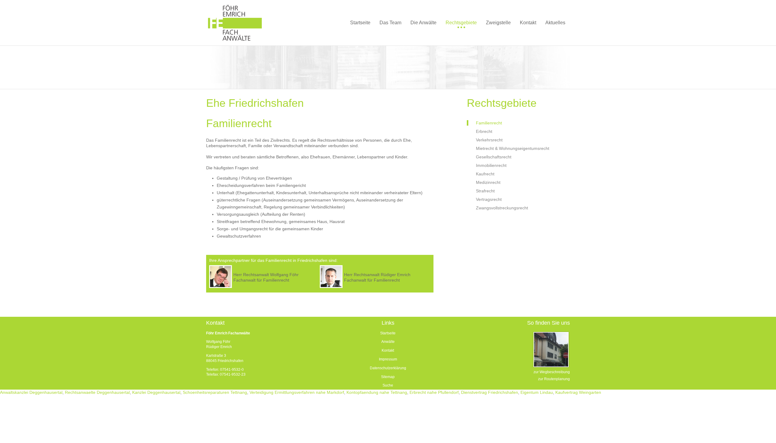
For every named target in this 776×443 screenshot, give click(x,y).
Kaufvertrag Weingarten (578, 392)
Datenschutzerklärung (388, 368)
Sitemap (388, 377)
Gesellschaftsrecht (493, 156)
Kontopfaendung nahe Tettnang (376, 392)
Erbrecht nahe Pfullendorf (434, 392)
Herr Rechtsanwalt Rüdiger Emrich (377, 274)
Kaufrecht (485, 173)
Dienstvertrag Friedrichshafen (489, 392)
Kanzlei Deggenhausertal (156, 392)
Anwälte (388, 342)
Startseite (388, 333)
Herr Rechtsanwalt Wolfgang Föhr (266, 274)
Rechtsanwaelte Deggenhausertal (97, 392)
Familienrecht (489, 122)
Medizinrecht (488, 182)
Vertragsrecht (489, 199)
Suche (388, 385)
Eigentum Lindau (536, 392)
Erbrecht (484, 131)
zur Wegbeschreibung (552, 372)
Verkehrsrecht (489, 139)
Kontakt (388, 350)
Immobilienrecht (491, 165)
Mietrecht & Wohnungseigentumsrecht (512, 148)
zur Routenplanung (554, 379)
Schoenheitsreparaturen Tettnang (215, 392)
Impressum (388, 359)
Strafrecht (485, 190)
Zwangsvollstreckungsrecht (502, 207)
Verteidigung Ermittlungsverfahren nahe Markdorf (296, 392)
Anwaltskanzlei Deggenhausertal (31, 392)
